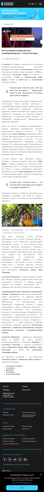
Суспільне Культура (11, 344)
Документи (26, 390)
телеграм (10, 368)
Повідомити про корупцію (16, 464)
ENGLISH (8, 470)
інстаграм (10, 372)
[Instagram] (10, 460)
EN (33, 4)
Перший (35, 342)
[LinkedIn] (25, 460)
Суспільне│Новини (14, 366)
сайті (21, 79)
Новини (25, 386)
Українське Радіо (15, 347)
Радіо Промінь (30, 347)
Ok (22, 488)
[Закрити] (41, 475)
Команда (6, 390)
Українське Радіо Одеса (29, 359)
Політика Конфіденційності (22, 482)
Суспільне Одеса (20, 74)
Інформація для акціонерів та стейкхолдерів (9, 395)
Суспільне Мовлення (11, 277)
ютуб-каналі (37, 79)
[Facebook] (5, 460)
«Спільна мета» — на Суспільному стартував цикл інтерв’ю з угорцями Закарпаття (26, 184)
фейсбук (9, 370)
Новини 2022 (9, 24)
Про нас (6, 386)
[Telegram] (15, 460)
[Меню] (40, 3)
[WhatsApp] (20, 460)
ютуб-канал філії (13, 374)
